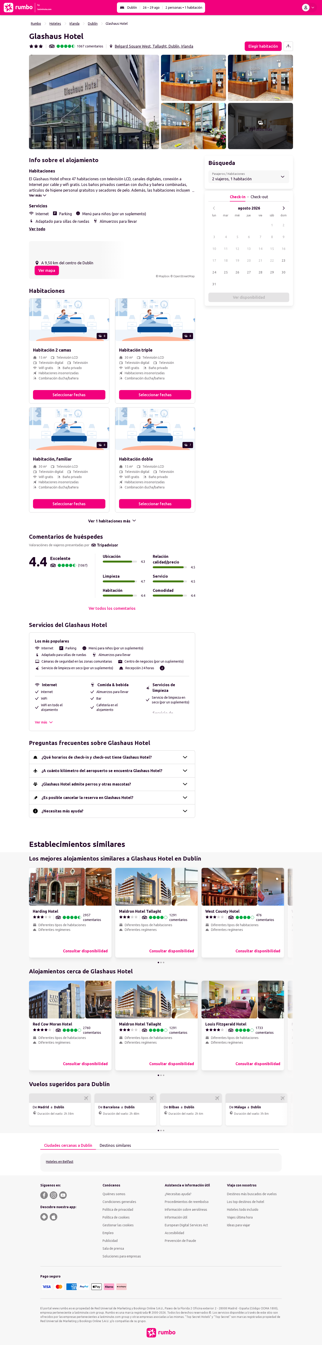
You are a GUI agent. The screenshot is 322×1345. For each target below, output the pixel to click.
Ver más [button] (41, 722)
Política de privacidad (118, 1209)
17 (214, 260)
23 (283, 260)
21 (260, 260)
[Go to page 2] (161, 962)
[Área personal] (309, 7)
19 (237, 260)
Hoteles (55, 23)
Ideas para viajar (238, 1225)
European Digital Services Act (186, 1225)
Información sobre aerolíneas (186, 1209)
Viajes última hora (240, 1217)
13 (249, 249)
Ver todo (37, 229)
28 (260, 272)
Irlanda (74, 23)
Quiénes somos (114, 1194)
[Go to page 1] (158, 962)
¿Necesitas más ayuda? (62, 811)
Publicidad (110, 1241)
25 (226, 272)
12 (237, 249)
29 (272, 272)
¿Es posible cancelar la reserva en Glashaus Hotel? (87, 797)
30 (283, 272)
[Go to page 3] (163, 962)
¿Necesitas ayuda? (178, 1194)
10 (214, 249)
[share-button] (288, 46)
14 (260, 249)
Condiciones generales (119, 1202)
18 (226, 260)
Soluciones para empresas (122, 1256)
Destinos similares (115, 1145)
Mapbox (164, 276)
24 (214, 272)
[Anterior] (214, 208)
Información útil (176, 1217)
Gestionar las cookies (118, 1225)
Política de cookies (116, 1217)
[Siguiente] (283, 208)
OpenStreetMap (184, 276)
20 (249, 260)
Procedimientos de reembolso (187, 1202)
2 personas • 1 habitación (183, 7)
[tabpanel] (161, 1162)
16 (283, 249)
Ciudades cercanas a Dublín (68, 1145)
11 (226, 249)
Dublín (132, 7)
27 (249, 272)
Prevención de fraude (180, 1241)
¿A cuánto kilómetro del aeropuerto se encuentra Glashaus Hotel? (101, 771)
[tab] (68, 1146)
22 (272, 260)
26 (237, 272)
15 (272, 249)
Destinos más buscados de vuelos (252, 1194)
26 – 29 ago (151, 7)
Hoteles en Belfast (59, 1162)
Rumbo (36, 23)
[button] (94, 102)
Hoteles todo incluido (242, 1209)
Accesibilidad (174, 1233)
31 (214, 284)
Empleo (108, 1233)
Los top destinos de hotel (245, 1202)
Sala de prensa (113, 1248)
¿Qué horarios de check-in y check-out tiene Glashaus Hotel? (96, 757)
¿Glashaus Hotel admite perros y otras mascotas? (86, 784)
